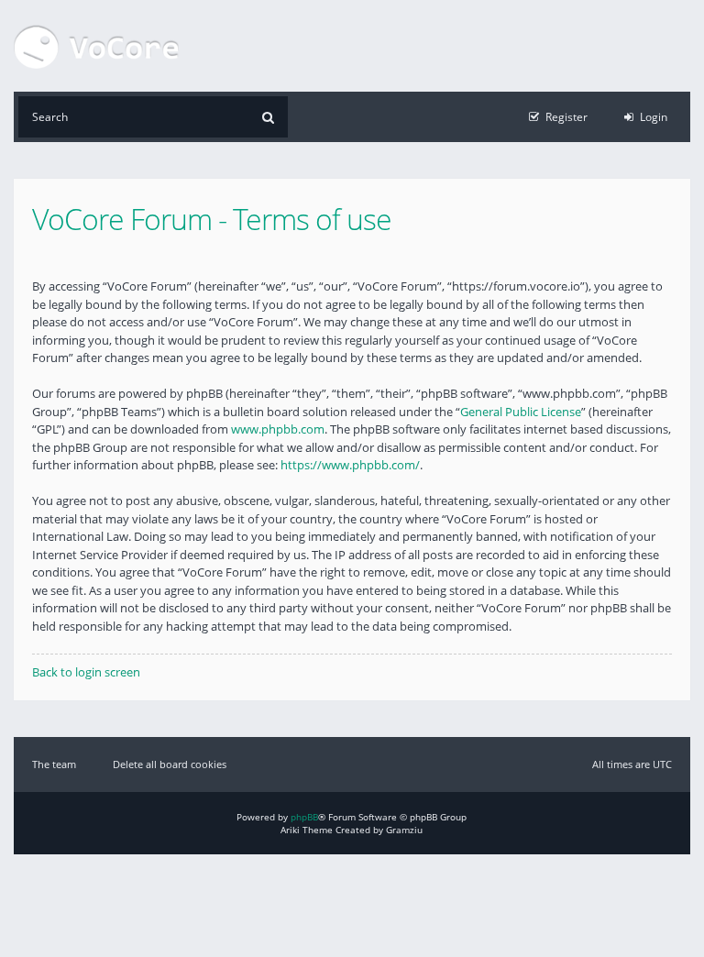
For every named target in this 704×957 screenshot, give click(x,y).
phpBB (304, 816)
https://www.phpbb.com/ (350, 464)
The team (54, 764)
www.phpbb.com (277, 429)
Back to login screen (86, 672)
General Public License (520, 411)
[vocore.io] (96, 46)
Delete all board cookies (169, 764)
